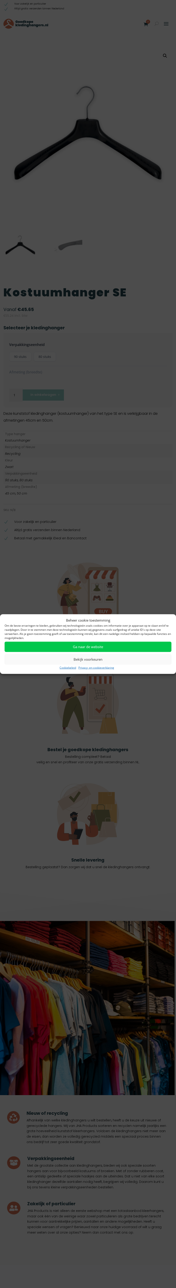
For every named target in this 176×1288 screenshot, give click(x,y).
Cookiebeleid (68, 668)
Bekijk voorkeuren (88, 659)
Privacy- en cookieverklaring (96, 668)
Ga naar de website (88, 646)
